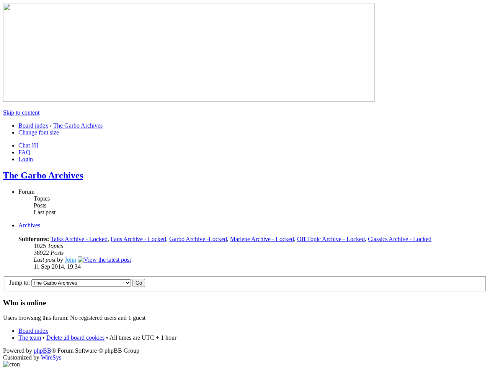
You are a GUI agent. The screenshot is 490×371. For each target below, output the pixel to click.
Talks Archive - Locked (79, 239)
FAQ (24, 152)
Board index (33, 125)
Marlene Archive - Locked (262, 239)
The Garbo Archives (78, 125)
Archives (29, 225)
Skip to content (21, 112)
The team (29, 337)
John (70, 259)
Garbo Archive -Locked (198, 239)
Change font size (38, 132)
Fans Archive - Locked (138, 239)
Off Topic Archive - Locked (331, 239)
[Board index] (189, 99)
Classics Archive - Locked (399, 239)
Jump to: (19, 282)
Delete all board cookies (75, 337)
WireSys (51, 357)
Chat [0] (28, 145)
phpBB (42, 350)
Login (25, 159)
